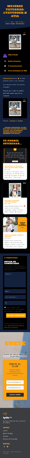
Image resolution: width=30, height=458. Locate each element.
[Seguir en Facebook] (4, 446)
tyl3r (15, 55)
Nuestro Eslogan (8, 433)
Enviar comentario (16, 315)
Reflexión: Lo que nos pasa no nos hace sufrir (14, 167)
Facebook (20, 120)
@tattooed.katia (8, 78)
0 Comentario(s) (15, 66)
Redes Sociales (14, 61)
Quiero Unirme (15, 394)
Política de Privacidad (10, 439)
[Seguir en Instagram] (7, 446)
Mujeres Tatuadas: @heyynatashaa (12, 201)
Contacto (5, 436)
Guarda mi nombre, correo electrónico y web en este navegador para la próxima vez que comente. (14, 309)
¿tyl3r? (5, 430)
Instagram (12, 120)
